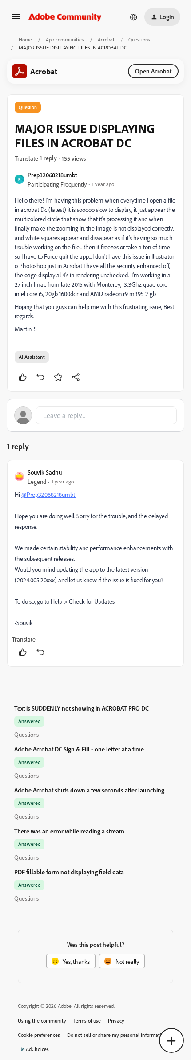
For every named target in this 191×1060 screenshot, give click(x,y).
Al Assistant (32, 356)
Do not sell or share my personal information (117, 1035)
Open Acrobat (153, 71)
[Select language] (134, 17)
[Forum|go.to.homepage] (65, 17)
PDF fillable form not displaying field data (69, 872)
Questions (139, 39)
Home (25, 39)
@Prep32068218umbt (48, 494)
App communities (65, 39)
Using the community (42, 1020)
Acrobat (106, 39)
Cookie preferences (39, 1035)
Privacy (116, 1020)
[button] (16, 19)
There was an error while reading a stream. (70, 831)
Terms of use (87, 1020)
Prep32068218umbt (52, 175)
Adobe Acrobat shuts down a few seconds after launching (89, 790)
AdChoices (37, 1049)
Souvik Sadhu (45, 472)
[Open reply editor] (95, 415)
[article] (95, 563)
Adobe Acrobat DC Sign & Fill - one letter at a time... (81, 749)
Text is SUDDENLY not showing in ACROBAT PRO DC (81, 708)
